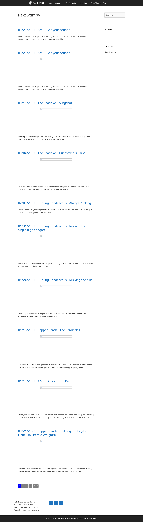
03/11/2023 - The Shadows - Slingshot (45, 103)
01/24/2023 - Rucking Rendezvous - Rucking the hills (55, 280)
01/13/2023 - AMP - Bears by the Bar (44, 381)
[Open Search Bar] (112, 3)
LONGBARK (93, 518)
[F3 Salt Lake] (37, 3)
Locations (84, 3)
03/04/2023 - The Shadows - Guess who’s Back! (51, 153)
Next (35, 485)
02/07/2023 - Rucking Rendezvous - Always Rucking (54, 203)
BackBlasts (95, 3)
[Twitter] (56, 503)
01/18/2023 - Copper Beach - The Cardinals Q (49, 330)
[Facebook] (51, 503)
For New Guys (71, 3)
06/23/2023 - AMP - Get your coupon (44, 30)
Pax (104, 3)
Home (50, 3)
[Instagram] (61, 503)
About (58, 3)
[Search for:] (114, 15)
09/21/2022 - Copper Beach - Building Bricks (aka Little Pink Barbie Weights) (52, 433)
